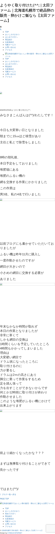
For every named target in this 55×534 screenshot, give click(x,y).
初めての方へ (10, 513)
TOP (7, 31)
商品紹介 (8, 39)
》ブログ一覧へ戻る (8, 494)
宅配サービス (10, 44)
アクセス (8, 49)
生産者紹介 (9, 42)
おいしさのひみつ (12, 34)
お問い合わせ (10, 47)
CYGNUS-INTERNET (14, 533)
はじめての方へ (11, 37)
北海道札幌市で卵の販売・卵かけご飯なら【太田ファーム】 (22, 530)
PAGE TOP (4, 498)
